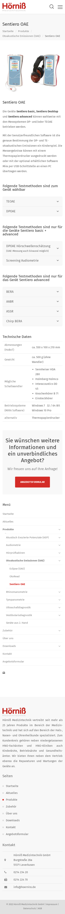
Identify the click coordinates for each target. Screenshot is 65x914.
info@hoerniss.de (25, 887)
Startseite (8, 31)
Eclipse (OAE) (17, 568)
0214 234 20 (21, 872)
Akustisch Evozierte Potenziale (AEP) (27, 537)
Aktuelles (8, 521)
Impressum (51, 904)
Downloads (9, 646)
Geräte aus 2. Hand (17, 622)
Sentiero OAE (17, 584)
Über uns (8, 638)
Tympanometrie (15, 599)
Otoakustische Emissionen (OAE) (21, 36)
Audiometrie (13, 545)
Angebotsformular (32, 482)
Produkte (23, 31)
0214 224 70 (21, 879)
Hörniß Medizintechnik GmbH (29, 904)
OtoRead (15, 576)
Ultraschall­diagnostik (18, 607)
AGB (40, 908)
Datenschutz (29, 908)
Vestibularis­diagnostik (19, 615)
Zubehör (8, 630)
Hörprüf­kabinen (15, 552)
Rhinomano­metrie (16, 591)
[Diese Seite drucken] (32, 673)
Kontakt (7, 653)
